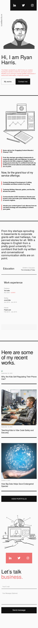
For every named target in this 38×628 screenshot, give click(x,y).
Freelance (6, 288)
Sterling (6, 298)
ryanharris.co (1, 20)
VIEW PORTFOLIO (19, 498)
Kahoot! (6, 308)
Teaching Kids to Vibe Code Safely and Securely (17, 431)
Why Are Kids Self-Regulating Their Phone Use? (18, 377)
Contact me (22, 81)
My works (8, 81)
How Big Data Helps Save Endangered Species (17, 485)
